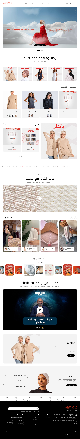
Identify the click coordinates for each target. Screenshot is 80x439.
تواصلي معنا (37, 424)
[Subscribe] (9, 408)
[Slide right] (4, 124)
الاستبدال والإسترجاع (36, 419)
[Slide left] (7, 124)
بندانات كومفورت (47, 421)
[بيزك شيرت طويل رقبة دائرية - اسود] (51, 115)
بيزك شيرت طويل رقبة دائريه (30, 111)
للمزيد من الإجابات (71, 385)
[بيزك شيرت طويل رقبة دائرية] (49, 100)
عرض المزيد (5, 87)
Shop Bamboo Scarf (40, 45)
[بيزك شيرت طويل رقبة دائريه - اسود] (32, 115)
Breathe (73, 434)
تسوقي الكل (21, 156)
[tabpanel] (40, 104)
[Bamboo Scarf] (70, 74)
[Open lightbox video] (12, 236)
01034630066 (9, 424)
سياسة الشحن (37, 417)
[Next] (75, 217)
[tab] (73, 87)
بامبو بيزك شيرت (48, 417)
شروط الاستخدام (27, 411)
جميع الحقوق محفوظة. (67, 434)
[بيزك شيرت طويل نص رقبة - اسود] (10, 115)
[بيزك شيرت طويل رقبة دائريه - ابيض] (29, 115)
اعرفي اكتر (75, 423)
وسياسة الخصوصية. (22, 411)
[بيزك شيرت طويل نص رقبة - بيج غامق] (16, 115)
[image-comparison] (40, 198)
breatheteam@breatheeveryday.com (16, 417)
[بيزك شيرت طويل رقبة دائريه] (31, 100)
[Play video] (40, 309)
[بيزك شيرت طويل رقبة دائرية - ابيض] (48, 115)
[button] (66, 3)
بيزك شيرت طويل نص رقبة (12, 111)
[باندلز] (10, 74)
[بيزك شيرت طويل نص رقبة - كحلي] (13, 115)
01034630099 (9, 422)
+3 (7, 115)
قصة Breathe (37, 423)
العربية (76, 431)
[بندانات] (25, 74)
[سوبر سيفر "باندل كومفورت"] (30, 136)
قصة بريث (71, 355)
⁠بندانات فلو (48, 423)
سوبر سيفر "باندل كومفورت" (30, 148)
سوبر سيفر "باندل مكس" (68, 111)
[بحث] (70, 3)
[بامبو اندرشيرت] (40, 74)
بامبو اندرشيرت (48, 419)
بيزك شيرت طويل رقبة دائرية (49, 111)
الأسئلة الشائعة (37, 421)
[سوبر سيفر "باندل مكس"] (68, 100)
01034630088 (9, 421)
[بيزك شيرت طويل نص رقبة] (12, 100)
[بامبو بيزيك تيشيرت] (55, 74)
